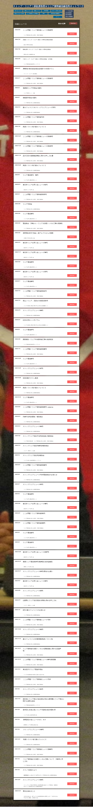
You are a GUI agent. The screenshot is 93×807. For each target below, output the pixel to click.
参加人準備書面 (69, 16)
